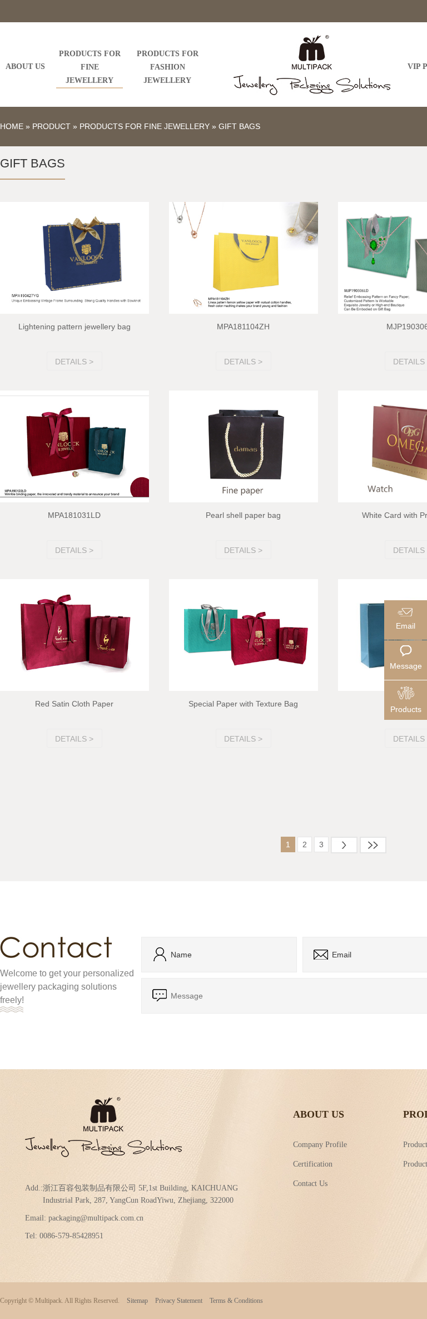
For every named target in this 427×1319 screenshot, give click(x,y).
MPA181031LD (74, 515)
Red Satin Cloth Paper (74, 703)
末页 (373, 845)
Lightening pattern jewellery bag (74, 326)
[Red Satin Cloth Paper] (74, 635)
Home (11, 126)
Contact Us (310, 1182)
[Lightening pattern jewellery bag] (74, 258)
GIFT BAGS (239, 126)
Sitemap (137, 1301)
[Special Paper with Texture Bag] (243, 635)
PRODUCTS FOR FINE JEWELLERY (90, 67)
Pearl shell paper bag (243, 515)
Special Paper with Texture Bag (243, 703)
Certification (312, 1163)
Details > (74, 361)
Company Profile (320, 1143)
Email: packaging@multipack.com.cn (84, 1218)
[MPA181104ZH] (243, 258)
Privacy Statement (178, 1301)
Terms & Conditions (236, 1301)
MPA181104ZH (243, 326)
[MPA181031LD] (74, 446)
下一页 (344, 845)
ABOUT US (25, 66)
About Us (318, 1114)
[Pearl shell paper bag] (243, 446)
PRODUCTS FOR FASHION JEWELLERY (167, 67)
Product (51, 126)
